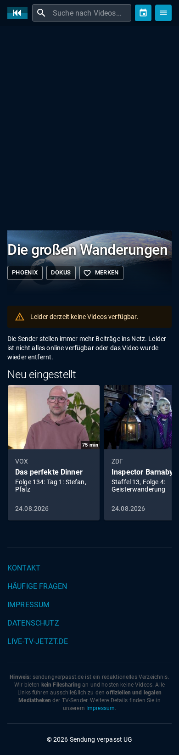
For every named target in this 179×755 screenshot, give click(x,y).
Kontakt (23, 568)
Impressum (28, 604)
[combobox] (90, 13)
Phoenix (25, 272)
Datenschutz (33, 623)
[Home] (19, 13)
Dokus (61, 272)
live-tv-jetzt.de (37, 641)
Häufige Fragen (37, 586)
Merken (101, 273)
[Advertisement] (89, 126)
